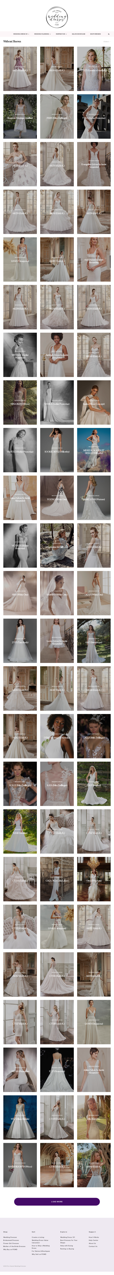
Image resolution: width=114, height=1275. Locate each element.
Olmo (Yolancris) (94, 881)
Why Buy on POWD (10, 1249)
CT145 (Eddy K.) (57, 833)
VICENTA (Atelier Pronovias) (20, 547)
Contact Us (93, 1246)
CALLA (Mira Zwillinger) (94, 738)
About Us (92, 1243)
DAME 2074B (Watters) (94, 499)
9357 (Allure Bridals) (20, 1119)
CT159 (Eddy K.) (57, 1119)
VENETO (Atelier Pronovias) (20, 452)
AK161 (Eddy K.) (57, 690)
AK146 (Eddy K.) (94, 356)
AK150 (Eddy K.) (57, 166)
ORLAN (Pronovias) (20, 1071)
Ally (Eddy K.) (94, 1119)
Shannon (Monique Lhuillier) (20, 118)
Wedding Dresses (10, 1237)
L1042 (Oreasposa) (57, 928)
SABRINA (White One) (57, 595)
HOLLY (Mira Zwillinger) (20, 785)
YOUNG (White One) (57, 499)
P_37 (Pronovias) (57, 1071)
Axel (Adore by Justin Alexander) (93, 261)
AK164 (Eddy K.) (57, 71)
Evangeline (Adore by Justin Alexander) (93, 165)
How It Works (94, 1237)
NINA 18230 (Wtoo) (20, 404)
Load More (57, 1202)
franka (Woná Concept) (94, 404)
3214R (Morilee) (20, 833)
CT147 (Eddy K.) (94, 833)
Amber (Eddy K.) (94, 1167)
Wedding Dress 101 (20, 34)
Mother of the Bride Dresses (14, 1246)
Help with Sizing (66, 1246)
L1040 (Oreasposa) (94, 1024)
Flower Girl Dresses (11, 1243)
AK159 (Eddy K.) (93, 213)
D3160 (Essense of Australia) (57, 738)
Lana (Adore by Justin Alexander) (20, 499)
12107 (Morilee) (94, 785)
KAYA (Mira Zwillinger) (57, 785)
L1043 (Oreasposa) (20, 261)
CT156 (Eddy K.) (57, 976)
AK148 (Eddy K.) (94, 690)
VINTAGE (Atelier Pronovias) (20, 356)
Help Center (93, 1240)
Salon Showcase (78, 34)
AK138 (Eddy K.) (20, 309)
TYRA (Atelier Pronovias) (93, 118)
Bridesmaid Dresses (11, 1240)
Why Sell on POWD (39, 1254)
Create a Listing (38, 1237)
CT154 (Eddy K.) (20, 881)
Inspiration (60, 34)
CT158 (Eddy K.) (57, 1024)
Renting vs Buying (67, 1249)
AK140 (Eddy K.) (57, 309)
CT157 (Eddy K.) (20, 1024)
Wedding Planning (41, 34)
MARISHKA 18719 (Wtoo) (20, 1167)
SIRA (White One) (20, 595)
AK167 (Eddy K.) (20, 976)
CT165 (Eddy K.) (57, 1167)
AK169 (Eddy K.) (94, 976)
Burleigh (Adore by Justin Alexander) (57, 356)
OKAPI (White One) (94, 595)
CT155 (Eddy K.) (20, 928)
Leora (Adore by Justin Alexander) (57, 642)
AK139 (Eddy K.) (20, 213)
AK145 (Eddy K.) (93, 547)
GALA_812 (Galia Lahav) (57, 881)
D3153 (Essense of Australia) (94, 71)
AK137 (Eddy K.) (93, 928)
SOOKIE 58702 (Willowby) (57, 452)
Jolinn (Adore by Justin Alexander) (94, 1071)
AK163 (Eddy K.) (57, 261)
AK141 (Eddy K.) (57, 213)
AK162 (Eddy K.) (20, 738)
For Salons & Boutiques (41, 1251)
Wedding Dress (20, 67)
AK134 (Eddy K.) (20, 71)
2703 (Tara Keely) (20, 642)
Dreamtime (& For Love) (57, 547)
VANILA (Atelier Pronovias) (57, 404)
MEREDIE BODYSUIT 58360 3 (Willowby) (93, 452)
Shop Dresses (95, 34)
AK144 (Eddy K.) (94, 309)
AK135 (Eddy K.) (20, 166)
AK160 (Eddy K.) (20, 690)
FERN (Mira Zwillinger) (57, 118)
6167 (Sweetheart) (94, 642)
